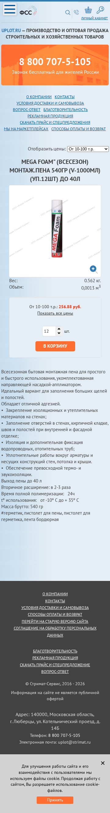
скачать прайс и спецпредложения (55, 122)
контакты (55, 601)
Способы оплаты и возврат (78, 128)
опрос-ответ (27, 109)
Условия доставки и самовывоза (50, 103)
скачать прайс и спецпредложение (55, 664)
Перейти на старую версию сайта (55, 621)
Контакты (65, 96)
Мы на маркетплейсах (26, 128)
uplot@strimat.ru (74, 742)
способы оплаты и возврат (55, 614)
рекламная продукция (50, 116)
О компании (39, 96)
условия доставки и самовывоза (55, 607)
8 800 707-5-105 (55, 61)
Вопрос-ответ (55, 671)
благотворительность (65, 109)
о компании (55, 594)
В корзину (55, 346)
